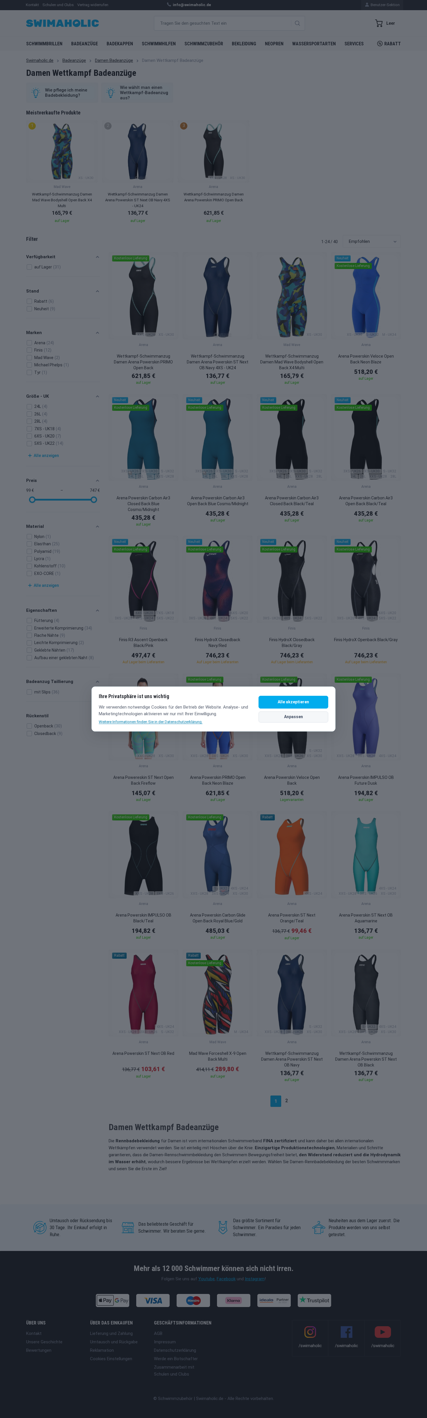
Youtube (206, 1278)
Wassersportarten (314, 43)
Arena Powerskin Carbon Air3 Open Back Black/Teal (366, 501)
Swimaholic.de (39, 60)
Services (354, 43)
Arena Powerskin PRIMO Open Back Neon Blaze (217, 780)
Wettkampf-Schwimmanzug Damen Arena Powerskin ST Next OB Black (366, 1059)
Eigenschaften (41, 610)
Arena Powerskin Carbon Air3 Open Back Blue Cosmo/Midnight (217, 501)
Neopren (274, 43)
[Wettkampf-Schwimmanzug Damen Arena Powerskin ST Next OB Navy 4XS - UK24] (217, 295)
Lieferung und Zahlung (111, 1333)
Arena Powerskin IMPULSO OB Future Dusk (366, 780)
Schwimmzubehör (203, 43)
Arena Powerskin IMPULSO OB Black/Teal (143, 918)
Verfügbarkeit (40, 256)
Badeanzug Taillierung (49, 681)
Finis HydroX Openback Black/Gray (366, 639)
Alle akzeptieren (293, 702)
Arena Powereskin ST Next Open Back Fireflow (143, 780)
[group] (62, 173)
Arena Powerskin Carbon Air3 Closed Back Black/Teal (292, 501)
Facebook (226, 1278)
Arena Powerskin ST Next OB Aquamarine (366, 918)
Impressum (165, 1341)
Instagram (255, 1278)
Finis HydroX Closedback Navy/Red (217, 642)
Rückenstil (37, 715)
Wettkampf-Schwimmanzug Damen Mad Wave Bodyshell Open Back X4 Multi (291, 362)
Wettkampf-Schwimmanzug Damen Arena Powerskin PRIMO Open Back (143, 362)
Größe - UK (37, 396)
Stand (32, 291)
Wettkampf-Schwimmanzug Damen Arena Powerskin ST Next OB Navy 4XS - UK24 (217, 362)
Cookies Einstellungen (111, 1358)
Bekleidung (244, 43)
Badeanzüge (84, 43)
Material (35, 526)
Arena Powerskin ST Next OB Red (143, 1053)
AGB (158, 1333)
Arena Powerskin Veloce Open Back (292, 780)
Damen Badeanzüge (114, 60)
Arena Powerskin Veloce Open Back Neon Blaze (366, 359)
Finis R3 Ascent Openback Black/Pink (143, 642)
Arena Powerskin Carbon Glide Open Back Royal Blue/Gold (217, 918)
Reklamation (102, 1350)
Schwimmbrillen (44, 43)
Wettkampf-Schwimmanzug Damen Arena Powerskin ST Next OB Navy (292, 1059)
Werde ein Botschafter (176, 1358)
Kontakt (34, 1333)
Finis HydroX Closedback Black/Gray (292, 642)
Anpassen (293, 716)
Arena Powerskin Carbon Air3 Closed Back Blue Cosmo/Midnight (143, 504)
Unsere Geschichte (44, 1341)
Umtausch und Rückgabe (114, 1341)
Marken (34, 332)
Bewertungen (38, 1350)
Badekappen (120, 43)
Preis (31, 480)
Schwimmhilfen (159, 43)
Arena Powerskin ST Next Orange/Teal (291, 918)
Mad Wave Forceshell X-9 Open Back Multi (217, 1056)
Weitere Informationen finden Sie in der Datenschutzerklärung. (150, 722)
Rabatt (392, 43)
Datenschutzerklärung (175, 1350)
